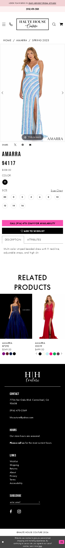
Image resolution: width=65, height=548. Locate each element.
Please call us (17, 442)
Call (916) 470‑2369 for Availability (32, 223)
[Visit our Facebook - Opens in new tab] (11, 511)
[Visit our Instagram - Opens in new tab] (19, 511)
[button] (3, 24)
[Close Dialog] (3, 542)
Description (13, 239)
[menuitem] (3, 24)
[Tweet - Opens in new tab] (15, 145)
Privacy (13, 475)
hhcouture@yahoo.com (22, 417)
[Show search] (54, 24)
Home (7, 40)
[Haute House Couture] (32, 24)
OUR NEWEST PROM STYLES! (42, 3)
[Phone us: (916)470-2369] (11, 24)
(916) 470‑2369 (18, 410)
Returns (14, 468)
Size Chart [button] (57, 190)
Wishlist (14, 461)
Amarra (21, 40)
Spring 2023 (40, 40)
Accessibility (16, 483)
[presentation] (19, 316)
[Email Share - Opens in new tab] (30, 145)
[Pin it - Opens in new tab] (23, 145)
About (13, 472)
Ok (61, 542)
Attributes (34, 239)
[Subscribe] (39, 502)
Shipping (14, 465)
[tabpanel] (32, 92)
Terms (13, 479)
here (40, 546)
